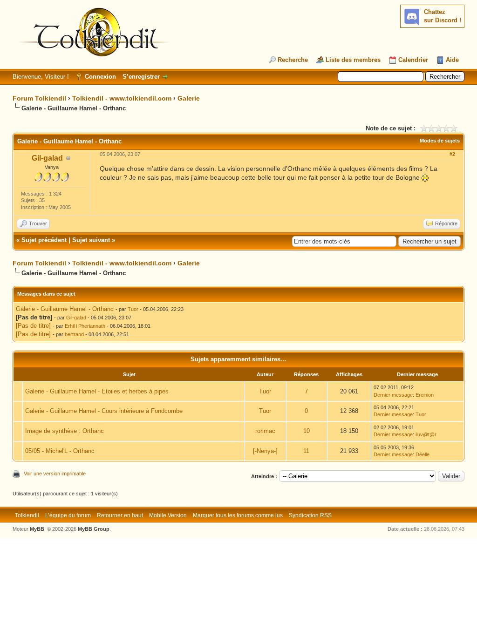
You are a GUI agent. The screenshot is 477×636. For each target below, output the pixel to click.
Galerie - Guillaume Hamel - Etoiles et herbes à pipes (97, 391)
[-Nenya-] (265, 450)
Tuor (133, 309)
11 (306, 450)
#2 (452, 154)
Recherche (293, 59)
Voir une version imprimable (55, 473)
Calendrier (413, 59)
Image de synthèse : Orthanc (64, 430)
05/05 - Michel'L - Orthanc (60, 450)
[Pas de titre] (33, 325)
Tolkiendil (27, 515)
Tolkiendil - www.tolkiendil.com (121, 98)
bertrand (74, 334)
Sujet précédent (44, 240)
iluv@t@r (426, 434)
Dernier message (393, 395)
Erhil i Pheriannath (85, 326)
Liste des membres (353, 59)
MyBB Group (93, 529)
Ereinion (425, 395)
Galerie (188, 98)
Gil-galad (47, 158)
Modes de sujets (440, 140)
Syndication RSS (310, 515)
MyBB (37, 529)
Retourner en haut (120, 515)
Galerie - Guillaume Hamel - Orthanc (65, 308)
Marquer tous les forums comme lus (238, 515)
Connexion (100, 76)
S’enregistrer (141, 76)
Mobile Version (168, 515)
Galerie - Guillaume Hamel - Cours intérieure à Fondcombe (104, 410)
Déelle (422, 454)
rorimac (265, 430)
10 (306, 430)
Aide (452, 59)
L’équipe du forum (68, 515)
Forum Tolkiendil (39, 98)
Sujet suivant (91, 240)
